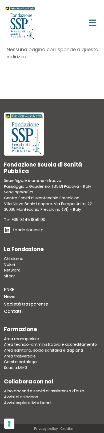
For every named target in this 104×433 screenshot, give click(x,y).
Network (12, 270)
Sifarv (9, 276)
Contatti (13, 311)
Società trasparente (26, 304)
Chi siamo (13, 258)
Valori (9, 264)
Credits (66, 428)
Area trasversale (20, 356)
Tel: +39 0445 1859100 (24, 219)
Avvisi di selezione (21, 397)
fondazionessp (28, 230)
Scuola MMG (15, 367)
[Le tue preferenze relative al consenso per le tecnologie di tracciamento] (9, 424)
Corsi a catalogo (20, 361)
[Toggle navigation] (92, 23)
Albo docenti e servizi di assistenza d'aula (44, 391)
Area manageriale (21, 338)
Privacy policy (46, 428)
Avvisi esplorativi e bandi (27, 402)
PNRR (9, 289)
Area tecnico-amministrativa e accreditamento (50, 344)
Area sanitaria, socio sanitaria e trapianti (43, 350)
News (9, 296)
